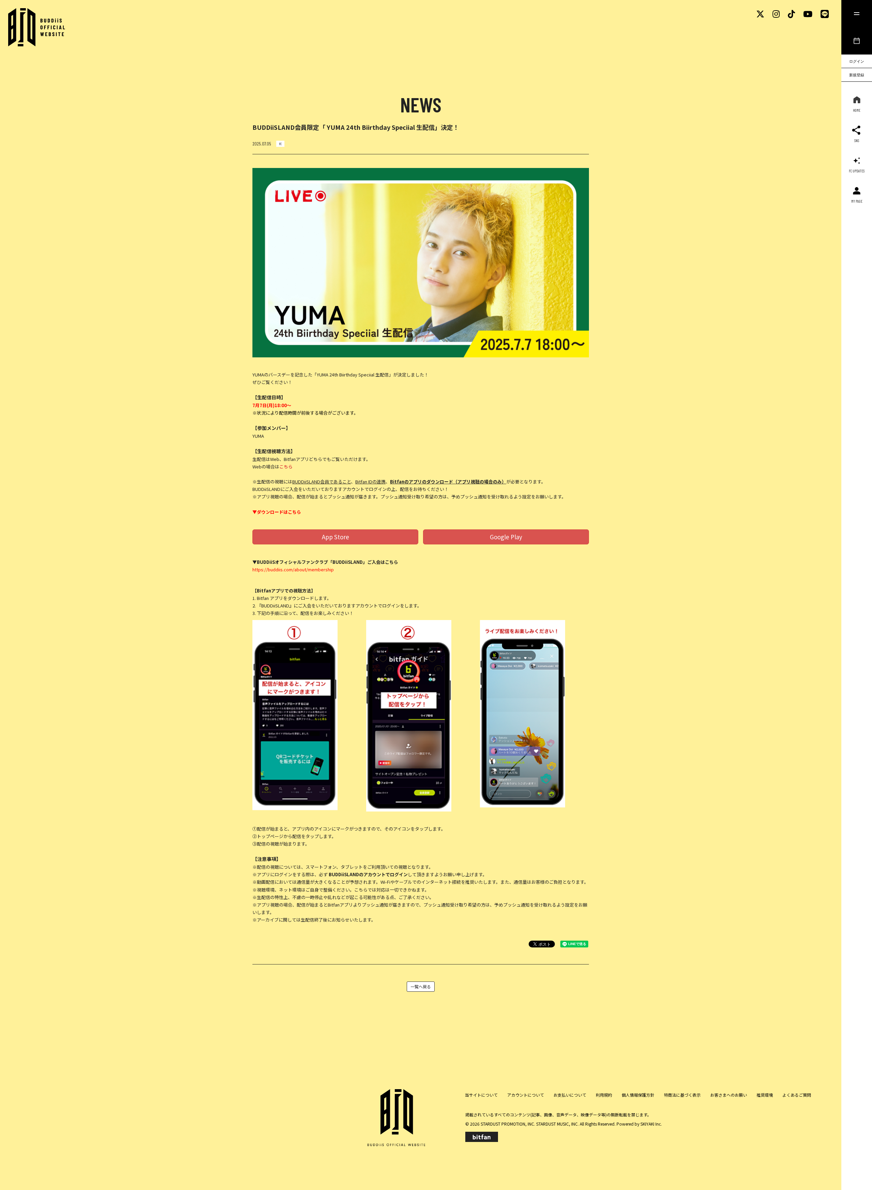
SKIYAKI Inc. (651, 1124)
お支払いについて (570, 1095)
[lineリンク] (825, 13)
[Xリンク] (760, 13)
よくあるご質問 (796, 1095)
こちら (286, 466)
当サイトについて (481, 1095)
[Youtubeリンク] (807, 13)
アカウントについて (525, 1095)
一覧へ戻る (420, 986)
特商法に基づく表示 (682, 1095)
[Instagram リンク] (776, 13)
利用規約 (604, 1095)
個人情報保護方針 (638, 1095)
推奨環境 (765, 1095)
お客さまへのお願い (728, 1095)
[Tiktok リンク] (791, 13)
